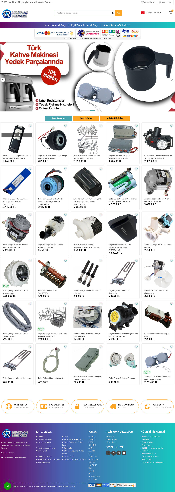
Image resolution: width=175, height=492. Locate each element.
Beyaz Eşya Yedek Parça (55, 25)
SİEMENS (92, 439)
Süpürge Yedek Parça (46, 448)
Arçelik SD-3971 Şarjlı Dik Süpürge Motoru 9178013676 (52, 156)
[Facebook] (108, 453)
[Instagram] (118, 453)
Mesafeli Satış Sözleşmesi (152, 462)
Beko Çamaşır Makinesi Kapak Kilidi (156, 334)
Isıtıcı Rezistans (43, 462)
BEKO (90, 453)
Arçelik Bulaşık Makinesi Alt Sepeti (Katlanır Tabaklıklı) (52, 334)
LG (89, 473)
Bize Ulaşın (146, 445)
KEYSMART (92, 479)
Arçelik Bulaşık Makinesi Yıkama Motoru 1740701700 (157, 200)
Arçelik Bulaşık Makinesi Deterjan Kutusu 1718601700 (87, 378)
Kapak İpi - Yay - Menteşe (74, 459)
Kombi (40, 436)
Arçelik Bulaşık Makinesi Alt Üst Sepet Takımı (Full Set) (87, 156)
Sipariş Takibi (147, 442)
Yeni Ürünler (86, 118)
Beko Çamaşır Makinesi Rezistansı (17, 378)
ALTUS (91, 448)
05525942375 (8, 453)
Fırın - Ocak (42, 451)
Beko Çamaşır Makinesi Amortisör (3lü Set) (88, 291)
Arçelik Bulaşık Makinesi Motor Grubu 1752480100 (51, 245)
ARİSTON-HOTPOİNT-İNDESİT (93, 459)
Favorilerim (149, 2)
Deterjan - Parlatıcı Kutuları (48, 459)
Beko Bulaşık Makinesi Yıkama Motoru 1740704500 (15, 245)
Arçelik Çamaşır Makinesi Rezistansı (119, 291)
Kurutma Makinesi (44, 456)
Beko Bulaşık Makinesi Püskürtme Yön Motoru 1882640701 (158, 156)
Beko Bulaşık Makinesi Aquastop (51, 378)
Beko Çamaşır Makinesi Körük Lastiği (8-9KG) (15, 334)
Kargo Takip (146, 459)
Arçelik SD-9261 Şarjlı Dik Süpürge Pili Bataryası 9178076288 (120, 247)
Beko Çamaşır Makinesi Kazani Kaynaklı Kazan (15, 291)
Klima (65, 436)
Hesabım (110, 436)
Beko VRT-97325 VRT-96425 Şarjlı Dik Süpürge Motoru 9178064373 (50, 201)
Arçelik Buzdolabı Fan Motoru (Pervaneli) (156, 291)
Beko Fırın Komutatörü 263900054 (47, 291)
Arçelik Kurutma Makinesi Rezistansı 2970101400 (119, 156)
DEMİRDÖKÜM (94, 476)
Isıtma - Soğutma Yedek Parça (117, 25)
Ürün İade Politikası (149, 456)
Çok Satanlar (58, 118)
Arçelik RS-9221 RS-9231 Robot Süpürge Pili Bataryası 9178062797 (16, 201)
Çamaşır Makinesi (44, 439)
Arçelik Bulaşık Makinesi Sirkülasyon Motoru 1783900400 (87, 245)
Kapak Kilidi (68, 456)
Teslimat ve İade (148, 453)
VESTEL (91, 471)
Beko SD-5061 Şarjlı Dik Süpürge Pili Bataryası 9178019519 (123, 200)
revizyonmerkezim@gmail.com (15, 458)
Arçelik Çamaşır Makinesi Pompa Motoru (157, 245)
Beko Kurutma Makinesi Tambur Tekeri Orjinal (87, 334)
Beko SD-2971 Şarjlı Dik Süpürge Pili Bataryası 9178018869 (17, 156)
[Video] (124, 453)
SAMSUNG (92, 465)
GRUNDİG (92, 445)
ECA (89, 468)
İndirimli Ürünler (115, 118)
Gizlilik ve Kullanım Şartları (152, 448)
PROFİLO (91, 436)
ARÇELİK (91, 451)
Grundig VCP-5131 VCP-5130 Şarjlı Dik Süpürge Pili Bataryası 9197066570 (87, 201)
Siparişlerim (112, 439)
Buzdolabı (67, 448)
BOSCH (91, 442)
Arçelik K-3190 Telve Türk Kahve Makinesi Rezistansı (157, 378)
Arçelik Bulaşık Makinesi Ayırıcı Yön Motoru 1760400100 (123, 334)
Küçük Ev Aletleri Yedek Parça (84, 25)
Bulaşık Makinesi (44, 442)
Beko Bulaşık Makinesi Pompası (122, 378)
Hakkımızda (146, 451)
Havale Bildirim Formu (150, 436)
